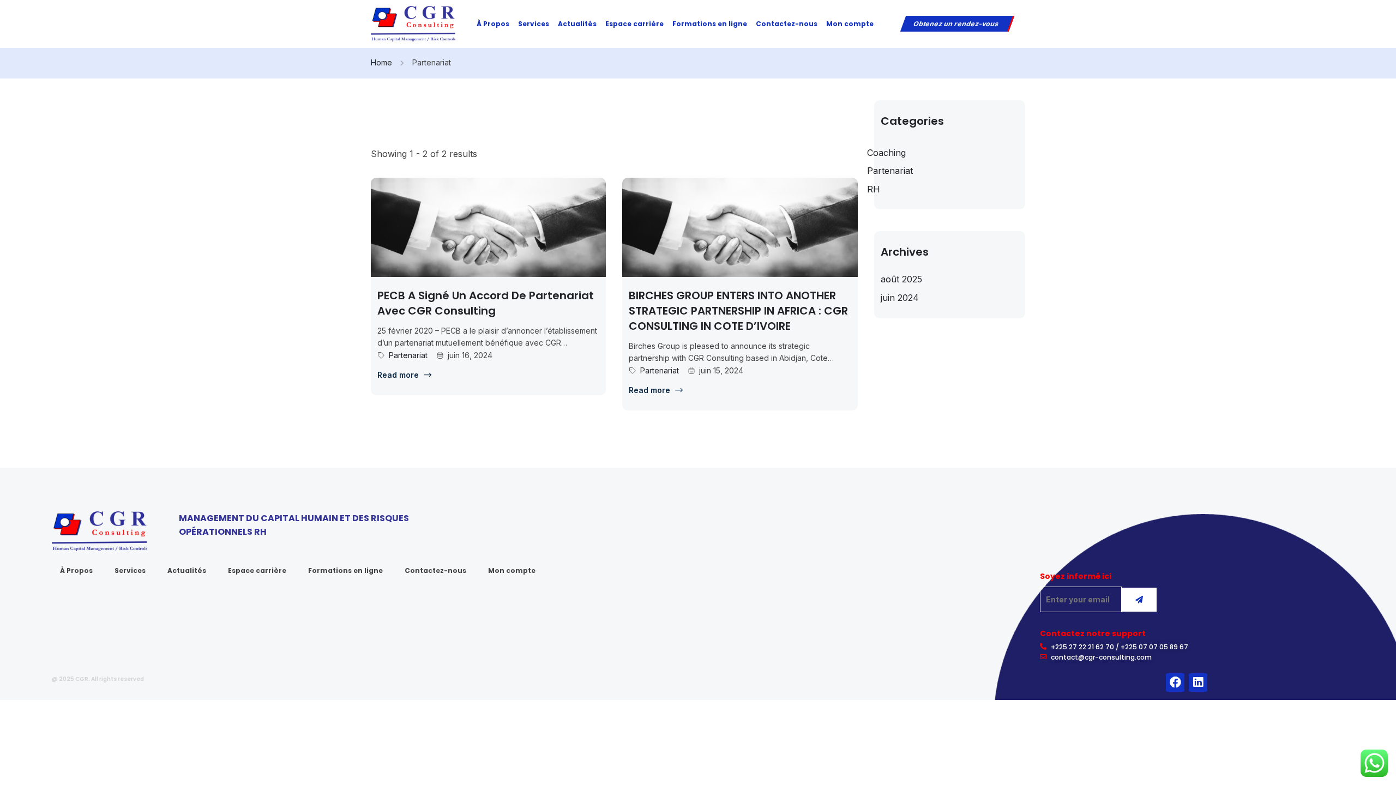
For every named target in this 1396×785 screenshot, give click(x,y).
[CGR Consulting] (413, 22)
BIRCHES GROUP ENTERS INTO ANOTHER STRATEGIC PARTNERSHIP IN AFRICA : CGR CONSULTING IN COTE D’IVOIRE (738, 311)
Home (381, 62)
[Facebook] (1175, 682)
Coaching (886, 152)
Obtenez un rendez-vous (956, 24)
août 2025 (901, 279)
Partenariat (408, 355)
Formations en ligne (709, 23)
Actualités (577, 23)
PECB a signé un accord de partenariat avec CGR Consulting (485, 303)
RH (873, 189)
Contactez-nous (786, 23)
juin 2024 (900, 297)
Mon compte (850, 23)
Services (533, 23)
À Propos (493, 23)
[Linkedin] (1198, 682)
